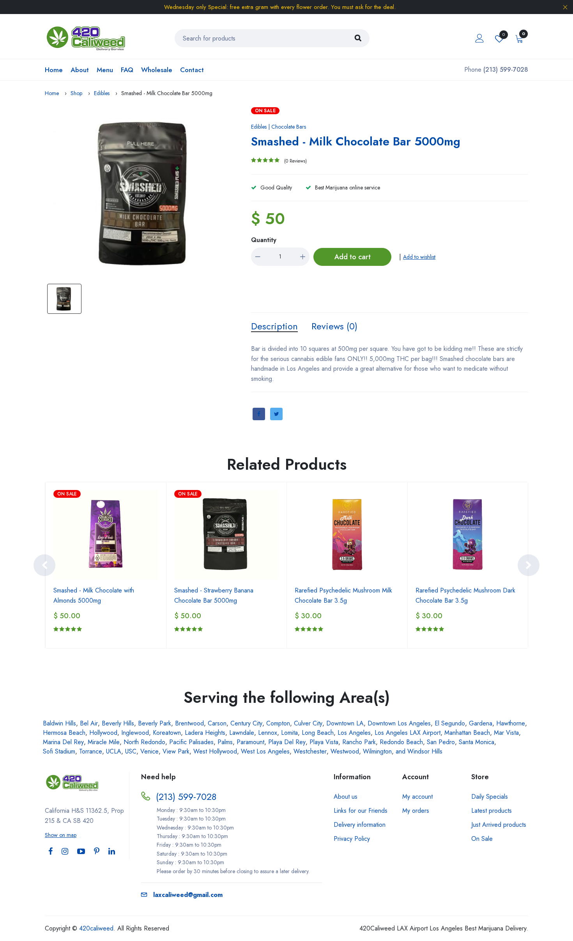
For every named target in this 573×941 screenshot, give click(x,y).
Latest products (491, 810)
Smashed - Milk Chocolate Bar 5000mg (355, 141)
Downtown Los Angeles (399, 723)
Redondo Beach (401, 742)
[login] (479, 38)
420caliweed (96, 928)
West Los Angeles (265, 751)
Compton (278, 723)
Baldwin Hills (59, 723)
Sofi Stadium (59, 751)
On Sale (482, 838)
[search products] (358, 38)
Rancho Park (359, 742)
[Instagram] (65, 851)
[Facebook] (50, 851)
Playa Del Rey (287, 742)
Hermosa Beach (64, 732)
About (80, 69)
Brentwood (189, 723)
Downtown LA (345, 723)
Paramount (250, 742)
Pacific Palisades (191, 742)
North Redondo (144, 742)
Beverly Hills (118, 723)
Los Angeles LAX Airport (407, 732)
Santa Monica (476, 742)
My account (417, 796)
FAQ (127, 69)
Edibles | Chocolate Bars (278, 127)
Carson (217, 723)
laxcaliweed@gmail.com (188, 894)
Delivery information (360, 824)
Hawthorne (510, 723)
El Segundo (450, 723)
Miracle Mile (104, 742)
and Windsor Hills (419, 751)
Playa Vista (323, 742)
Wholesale (156, 69)
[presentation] (44, 565)
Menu (105, 69)
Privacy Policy (352, 838)
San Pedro (441, 742)
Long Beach (318, 732)
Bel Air (89, 723)
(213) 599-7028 (186, 796)
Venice (149, 751)
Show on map (60, 835)
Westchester (310, 751)
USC (130, 751)
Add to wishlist (419, 257)
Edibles (102, 93)
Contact (192, 69)
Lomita (289, 732)
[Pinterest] (96, 851)
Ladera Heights (205, 732)
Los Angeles (354, 732)
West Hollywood (215, 751)
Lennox (267, 732)
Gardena (480, 723)
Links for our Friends (360, 810)
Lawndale (241, 732)
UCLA (113, 751)
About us (345, 796)
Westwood (345, 751)
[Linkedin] (111, 851)
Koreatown (167, 732)
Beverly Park (154, 723)
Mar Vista (506, 732)
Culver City (308, 723)
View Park (176, 751)
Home (54, 69)
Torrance (90, 751)
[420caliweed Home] (87, 37)
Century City (246, 723)
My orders (415, 810)
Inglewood (135, 732)
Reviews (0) (334, 326)
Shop (76, 93)
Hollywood (103, 732)
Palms (225, 742)
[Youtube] (81, 851)
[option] (146, 193)
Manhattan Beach (467, 732)
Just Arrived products (498, 824)
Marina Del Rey (63, 742)
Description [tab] (274, 326)
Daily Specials (489, 796)
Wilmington (377, 751)
